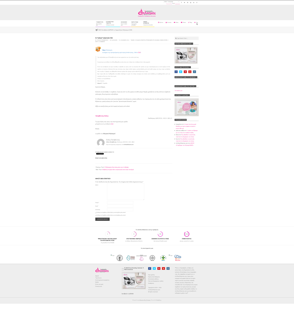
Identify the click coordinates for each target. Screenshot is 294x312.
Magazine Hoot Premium (144, 300)
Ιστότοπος (97, 209)
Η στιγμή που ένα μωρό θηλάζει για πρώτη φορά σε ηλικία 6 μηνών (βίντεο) (186, 126)
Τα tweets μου (178, 90)
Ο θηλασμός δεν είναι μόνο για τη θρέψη (117, 167)
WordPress (158, 300)
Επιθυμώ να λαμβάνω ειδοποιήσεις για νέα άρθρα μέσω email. (111, 215)
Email (96, 206)
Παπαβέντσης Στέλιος (101, 116)
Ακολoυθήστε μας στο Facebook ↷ (186, 77)
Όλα (128, 40)
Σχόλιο (96, 185)
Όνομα (97, 202)
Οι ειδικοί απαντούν (140, 40)
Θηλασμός (123, 40)
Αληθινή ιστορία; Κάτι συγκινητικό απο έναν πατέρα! (118, 169)
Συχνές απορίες (164, 40)
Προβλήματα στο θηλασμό (152, 40)
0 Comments (102, 41)
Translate (177, 4)
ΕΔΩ (139, 52)
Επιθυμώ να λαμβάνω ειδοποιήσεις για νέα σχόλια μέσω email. (111, 212)
